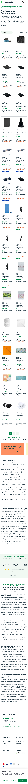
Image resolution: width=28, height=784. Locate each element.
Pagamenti (6, 760)
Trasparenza (19, 737)
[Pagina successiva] (17, 433)
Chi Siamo (4, 741)
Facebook (11, 730)
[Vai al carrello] (22, 2)
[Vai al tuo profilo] (19, 2)
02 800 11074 (7, 724)
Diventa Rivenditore (6, 747)
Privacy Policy (18, 743)
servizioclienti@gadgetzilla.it (12, 726)
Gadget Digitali (5, 745)
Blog (9, 745)
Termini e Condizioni (20, 741)
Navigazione (6, 737)
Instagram (17, 730)
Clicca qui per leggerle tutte (14, 575)
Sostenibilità (9, 741)
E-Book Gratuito (6, 750)
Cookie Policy (18, 745)
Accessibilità (18, 750)
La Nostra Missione (6, 743)
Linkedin (5, 730)
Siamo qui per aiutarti (9, 714)
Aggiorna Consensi (19, 747)
